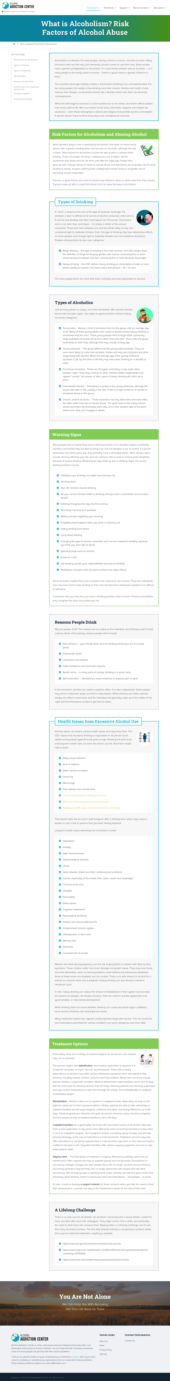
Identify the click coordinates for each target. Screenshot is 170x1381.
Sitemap (103, 1354)
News (102, 1345)
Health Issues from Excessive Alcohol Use (26, 88)
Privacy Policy (106, 1350)
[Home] (14, 44)
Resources (159, 7)
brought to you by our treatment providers (19, 11)
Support (123, 7)
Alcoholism (92, 7)
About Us (104, 1341)
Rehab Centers (140, 7)
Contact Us (130, 1340)
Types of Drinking (21, 65)
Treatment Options (22, 93)
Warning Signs (20, 76)
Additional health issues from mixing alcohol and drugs (91, 807)
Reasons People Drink (23, 81)
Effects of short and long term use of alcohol (86, 801)
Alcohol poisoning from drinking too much (84, 795)
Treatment (109, 7)
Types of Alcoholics (22, 70)
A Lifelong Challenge (23, 99)
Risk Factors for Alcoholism (25, 60)
